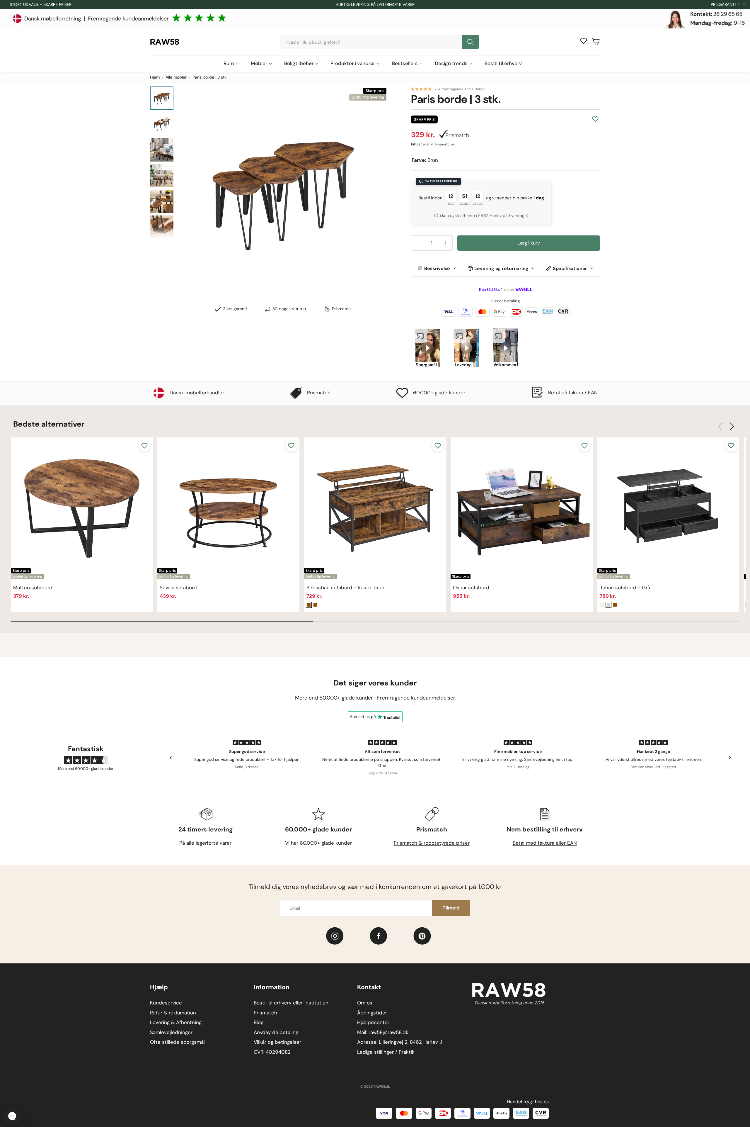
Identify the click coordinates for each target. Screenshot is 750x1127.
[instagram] (334, 936)
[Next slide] (729, 758)
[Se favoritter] (583, 40)
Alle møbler (176, 77)
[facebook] (378, 936)
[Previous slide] (171, 758)
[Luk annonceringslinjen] (743, 4)
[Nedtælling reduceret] (418, 243)
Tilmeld (451, 908)
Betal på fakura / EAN (573, 392)
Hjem (155, 77)
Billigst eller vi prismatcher (433, 144)
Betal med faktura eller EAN (545, 843)
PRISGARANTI (723, 4)
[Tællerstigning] (445, 243)
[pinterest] (422, 936)
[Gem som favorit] (595, 119)
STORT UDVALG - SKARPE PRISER (40, 4)
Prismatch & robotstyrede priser (432, 843)
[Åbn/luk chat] (12, 1115)
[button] (379, 42)
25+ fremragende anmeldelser (459, 89)
